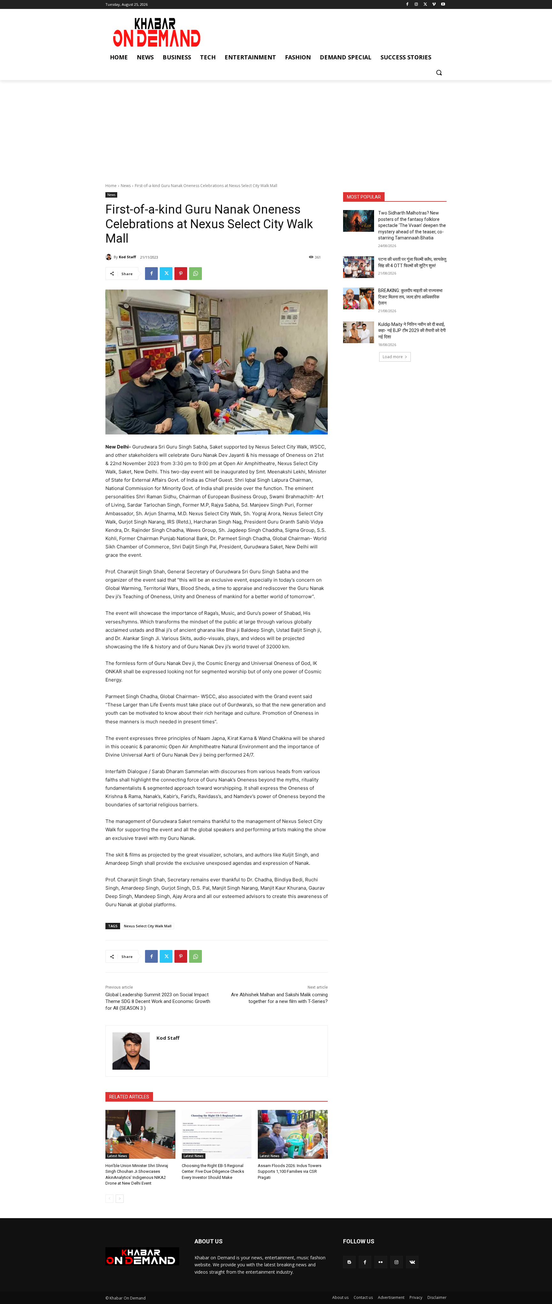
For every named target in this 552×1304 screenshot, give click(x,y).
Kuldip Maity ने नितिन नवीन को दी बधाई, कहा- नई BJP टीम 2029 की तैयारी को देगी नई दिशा (412, 330)
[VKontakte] (412, 1262)
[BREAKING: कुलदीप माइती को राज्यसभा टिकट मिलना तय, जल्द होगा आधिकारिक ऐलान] (358, 298)
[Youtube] (443, 4)
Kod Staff (127, 256)
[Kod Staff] (109, 257)
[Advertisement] (276, 128)
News (126, 185)
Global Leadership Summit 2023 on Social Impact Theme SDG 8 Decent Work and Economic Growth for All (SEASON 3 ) (157, 1001)
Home (111, 185)
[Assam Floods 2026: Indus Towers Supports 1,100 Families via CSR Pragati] (293, 1134)
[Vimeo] (434, 4)
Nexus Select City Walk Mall (148, 925)
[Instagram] (416, 4)
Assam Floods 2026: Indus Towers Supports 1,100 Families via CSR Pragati (289, 1171)
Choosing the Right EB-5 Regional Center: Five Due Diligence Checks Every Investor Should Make (213, 1171)
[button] (439, 72)
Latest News (117, 1156)
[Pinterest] (180, 273)
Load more (393, 356)
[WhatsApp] (195, 273)
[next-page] (120, 1199)
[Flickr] (380, 1262)
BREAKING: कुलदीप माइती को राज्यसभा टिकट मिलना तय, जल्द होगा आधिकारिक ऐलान (410, 296)
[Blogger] (349, 1262)
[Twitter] (425, 4)
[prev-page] (109, 1199)
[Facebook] (407, 4)
